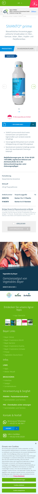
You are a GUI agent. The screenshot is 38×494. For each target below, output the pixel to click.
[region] (19, 467)
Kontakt (8, 428)
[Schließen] (1, 11)
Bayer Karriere (9, 343)
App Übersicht (19, 315)
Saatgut (7, 383)
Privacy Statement (19, 476)
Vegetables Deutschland (13, 355)
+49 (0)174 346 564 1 (17, 423)
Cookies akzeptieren (19, 490)
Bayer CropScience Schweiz (14, 349)
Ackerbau (8, 380)
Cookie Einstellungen (19, 480)
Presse (6, 352)
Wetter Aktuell (9, 371)
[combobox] (19, 124)
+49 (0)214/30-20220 (17, 437)
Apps (6, 369)
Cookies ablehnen (19, 485)
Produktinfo (7, 48)
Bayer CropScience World (14, 340)
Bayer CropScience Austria (14, 346)
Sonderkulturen (10, 386)
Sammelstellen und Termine (14, 400)
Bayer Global (9, 337)
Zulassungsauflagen (25, 48)
